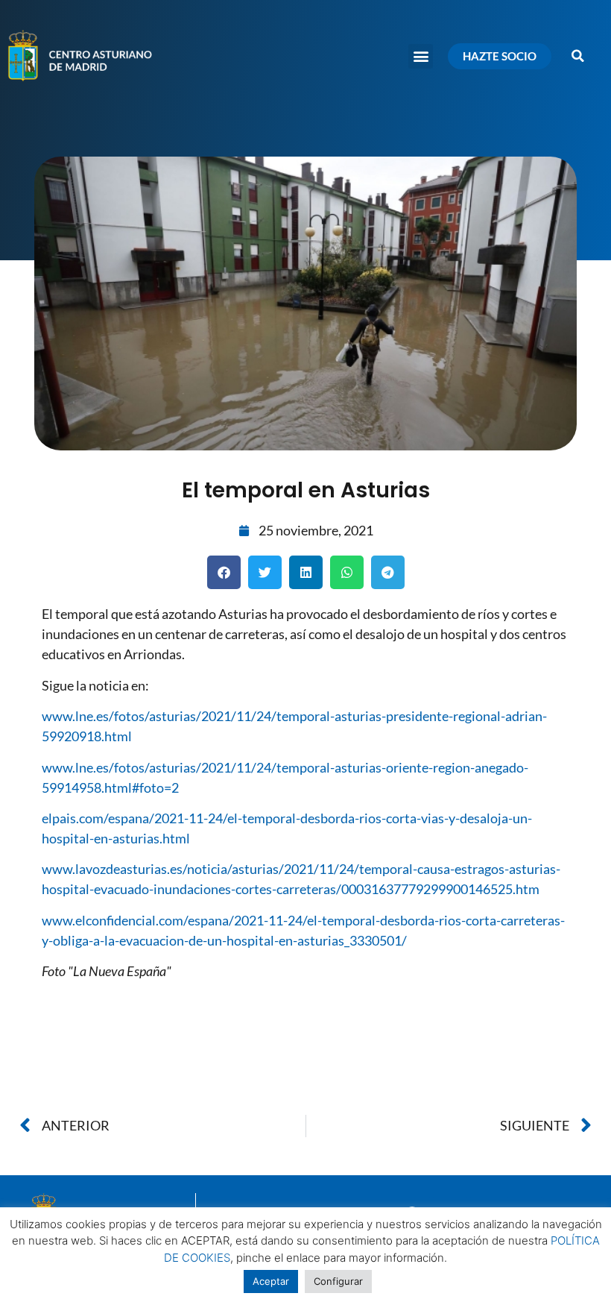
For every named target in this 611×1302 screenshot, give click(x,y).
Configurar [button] (338, 1281)
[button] (420, 56)
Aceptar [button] (271, 1281)
